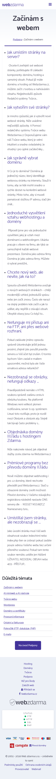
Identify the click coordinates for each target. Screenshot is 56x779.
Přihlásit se (29, 690)
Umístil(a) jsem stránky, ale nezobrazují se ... (27, 520)
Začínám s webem (13, 587)
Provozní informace (14, 617)
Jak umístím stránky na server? (26, 54)
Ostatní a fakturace (14, 623)
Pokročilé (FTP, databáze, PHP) (20, 628)
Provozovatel (22, 769)
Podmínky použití (13, 765)
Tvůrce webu (10, 599)
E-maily (7, 634)
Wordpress (9, 605)
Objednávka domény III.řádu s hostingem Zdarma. (25, 436)
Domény (28, 668)
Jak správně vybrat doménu (22, 160)
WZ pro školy (28, 681)
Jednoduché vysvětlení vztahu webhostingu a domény (26, 217)
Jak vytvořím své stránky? (28, 107)
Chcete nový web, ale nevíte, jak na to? (25, 274)
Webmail (36, 769)
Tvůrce (28, 672)
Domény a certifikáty (14, 611)
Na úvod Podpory (28, 645)
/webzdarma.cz (28, 694)
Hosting (28, 664)
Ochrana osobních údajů (39, 765)
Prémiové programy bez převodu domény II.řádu (27, 465)
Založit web (28, 685)
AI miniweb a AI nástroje (16, 593)
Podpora (17, 40)
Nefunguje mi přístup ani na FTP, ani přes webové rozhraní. (28, 327)
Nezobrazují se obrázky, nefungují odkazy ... (27, 379)
